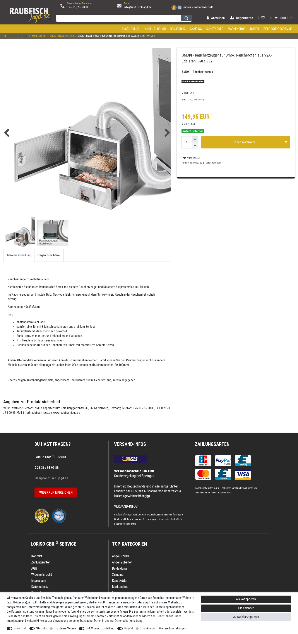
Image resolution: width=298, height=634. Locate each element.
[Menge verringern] (195, 145)
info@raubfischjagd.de (138, 7)
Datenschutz (205, 7)
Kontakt (36, 556)
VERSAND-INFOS (130, 444)
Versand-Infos (129, 523)
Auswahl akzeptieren (246, 616)
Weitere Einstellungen (172, 628)
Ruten (254, 29)
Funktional (149, 628)
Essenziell (20, 628)
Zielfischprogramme (278, 29)
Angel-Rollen (131, 29)
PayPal (128, 628)
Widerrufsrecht (41, 574)
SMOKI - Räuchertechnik (61, 35)
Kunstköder (214, 29)
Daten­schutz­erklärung (128, 620)
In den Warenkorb (244, 142)
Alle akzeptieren (246, 599)
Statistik (41, 628)
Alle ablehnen (246, 608)
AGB (34, 568)
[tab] (18, 255)
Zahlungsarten (212, 444)
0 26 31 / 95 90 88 (78, 7)
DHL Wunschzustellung (100, 628)
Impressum (190, 7)
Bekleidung (178, 29)
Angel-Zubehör (155, 29)
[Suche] (186, 18)
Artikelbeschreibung (19, 255)
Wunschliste (193, 158)
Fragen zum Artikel (49, 255)
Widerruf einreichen (56, 492)
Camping (196, 29)
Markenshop (237, 29)
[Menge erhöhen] (195, 139)
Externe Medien (66, 628)
